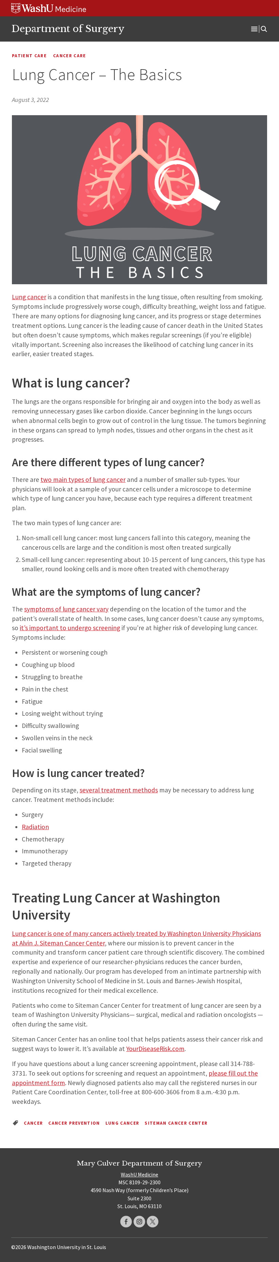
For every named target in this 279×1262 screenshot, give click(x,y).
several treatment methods (119, 790)
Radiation (35, 827)
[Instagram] (139, 1222)
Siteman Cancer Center (176, 1123)
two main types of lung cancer (83, 479)
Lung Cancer (122, 1123)
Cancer (33, 1123)
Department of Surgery (67, 28)
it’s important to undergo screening (70, 628)
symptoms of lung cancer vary (66, 609)
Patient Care (29, 56)
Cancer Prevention (74, 1123)
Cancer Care (69, 56)
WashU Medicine (139, 1174)
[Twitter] (153, 1222)
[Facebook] (126, 1222)
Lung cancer (29, 297)
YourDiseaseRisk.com (155, 1049)
